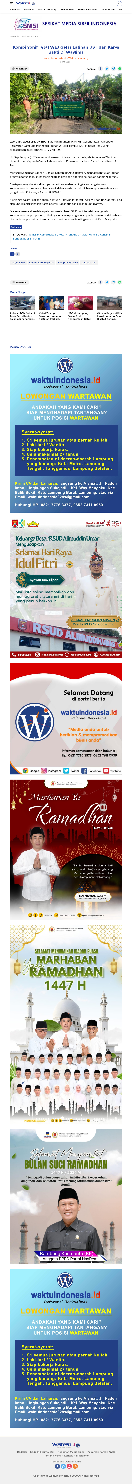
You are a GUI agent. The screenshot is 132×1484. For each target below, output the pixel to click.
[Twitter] (63, 1466)
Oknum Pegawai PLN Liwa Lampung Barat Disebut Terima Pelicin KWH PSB (109, 316)
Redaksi (22, 1452)
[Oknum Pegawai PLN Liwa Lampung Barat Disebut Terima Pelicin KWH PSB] (109, 303)
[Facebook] (57, 1466)
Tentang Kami (52, 1455)
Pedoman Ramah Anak (101, 1452)
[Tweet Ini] (106, 68)
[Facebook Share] (100, 68)
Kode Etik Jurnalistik (42, 1452)
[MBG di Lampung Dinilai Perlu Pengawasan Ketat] (80, 303)
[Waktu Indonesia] (25, 4)
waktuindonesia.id (55, 58)
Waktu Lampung (78, 58)
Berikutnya (16, 227)
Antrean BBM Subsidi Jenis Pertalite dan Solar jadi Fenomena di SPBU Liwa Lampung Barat (22, 316)
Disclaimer (82, 1455)
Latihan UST (89, 262)
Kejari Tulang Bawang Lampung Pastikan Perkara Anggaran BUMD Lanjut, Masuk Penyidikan (50, 316)
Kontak (68, 1455)
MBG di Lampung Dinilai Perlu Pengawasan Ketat (79, 316)
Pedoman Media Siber (71, 1452)
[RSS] (75, 1466)
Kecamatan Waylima (41, 262)
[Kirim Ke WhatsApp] (119, 68)
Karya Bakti (18, 262)
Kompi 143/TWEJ (68, 262)
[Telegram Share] (113, 68)
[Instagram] (69, 1466)
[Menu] (12, 3)
